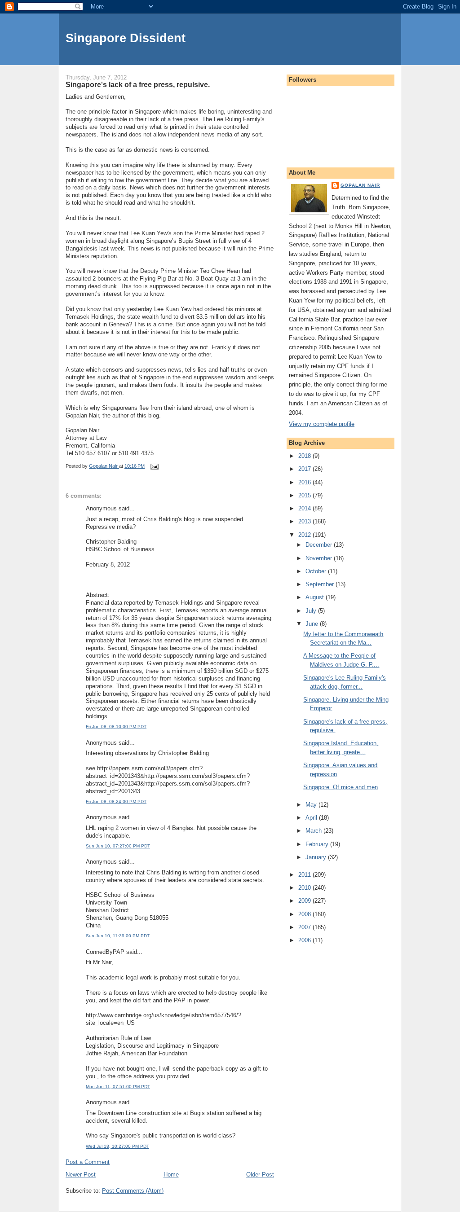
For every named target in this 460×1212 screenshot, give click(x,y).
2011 (305, 874)
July (311, 610)
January (316, 857)
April (312, 817)
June (312, 623)
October (316, 571)
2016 (305, 482)
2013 (305, 521)
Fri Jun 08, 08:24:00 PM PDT (116, 801)
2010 (305, 887)
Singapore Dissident (126, 38)
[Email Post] (154, 466)
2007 (305, 927)
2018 (305, 455)
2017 (305, 468)
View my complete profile (321, 424)
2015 (305, 495)
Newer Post (81, 1174)
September (320, 584)
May (311, 804)
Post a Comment (88, 1162)
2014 (305, 508)
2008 (305, 914)
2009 (305, 900)
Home (171, 1174)
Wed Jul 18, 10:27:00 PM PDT (117, 1146)
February (317, 844)
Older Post (260, 1174)
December (319, 544)
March (314, 830)
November (319, 558)
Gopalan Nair (360, 185)
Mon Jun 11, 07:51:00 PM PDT (118, 1086)
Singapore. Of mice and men (340, 787)
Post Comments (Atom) (133, 1190)
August (315, 597)
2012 (305, 534)
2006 (305, 940)
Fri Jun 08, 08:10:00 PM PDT (116, 726)
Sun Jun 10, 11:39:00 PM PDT (118, 935)
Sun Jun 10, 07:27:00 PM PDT (118, 845)
